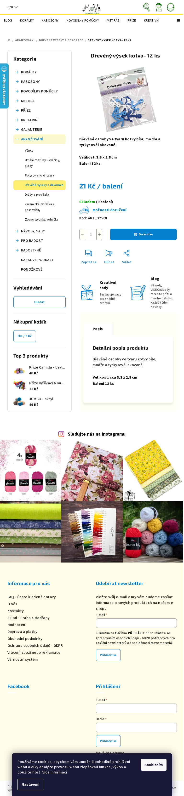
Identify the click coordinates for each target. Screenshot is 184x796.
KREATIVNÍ (30, 120)
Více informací (54, 772)
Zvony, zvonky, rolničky (41, 219)
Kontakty (15, 611)
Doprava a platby (22, 631)
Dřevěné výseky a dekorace (44, 185)
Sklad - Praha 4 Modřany (28, 617)
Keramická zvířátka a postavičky (40, 207)
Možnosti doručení (109, 210)
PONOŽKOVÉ (32, 269)
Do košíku (146, 234)
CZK (10, 7)
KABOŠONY (30, 81)
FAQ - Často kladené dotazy (31, 597)
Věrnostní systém (22, 659)
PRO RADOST (32, 240)
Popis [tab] (98, 328)
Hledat (39, 302)
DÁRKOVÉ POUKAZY (37, 259)
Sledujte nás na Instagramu (97, 434)
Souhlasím (153, 765)
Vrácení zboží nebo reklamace (34, 652)
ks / (24, 336)
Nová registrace (110, 753)
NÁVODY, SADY (33, 231)
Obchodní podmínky (25, 638)
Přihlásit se (108, 655)
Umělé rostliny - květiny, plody (42, 163)
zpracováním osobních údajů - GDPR (123, 638)
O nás (12, 604)
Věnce (29, 150)
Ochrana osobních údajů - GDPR (35, 645)
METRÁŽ (28, 100)
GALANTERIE (31, 129)
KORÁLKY (29, 72)
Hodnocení (17, 624)
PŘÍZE (26, 110)
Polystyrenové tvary (39, 175)
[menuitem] (8, 20)
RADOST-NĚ (31, 250)
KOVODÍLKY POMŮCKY (39, 91)
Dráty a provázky (37, 195)
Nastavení (30, 784)
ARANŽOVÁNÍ (32, 139)
